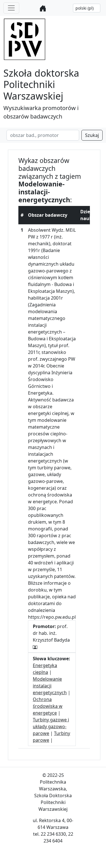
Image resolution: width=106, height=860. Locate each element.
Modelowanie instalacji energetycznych (50, 686)
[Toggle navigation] (11, 8)
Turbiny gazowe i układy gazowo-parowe (51, 726)
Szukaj (92, 135)
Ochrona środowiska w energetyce (47, 706)
